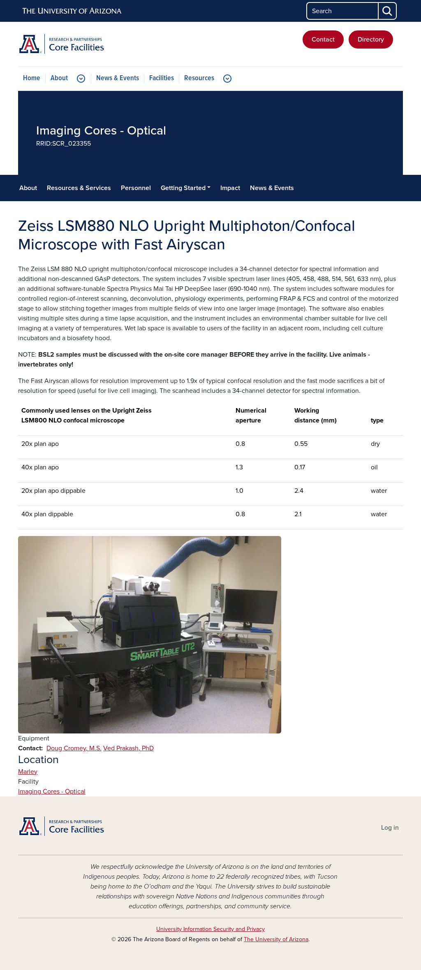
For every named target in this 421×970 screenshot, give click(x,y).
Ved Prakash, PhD (128, 748)
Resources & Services (79, 188)
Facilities (161, 78)
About (59, 78)
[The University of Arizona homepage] (72, 11)
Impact (230, 188)
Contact (323, 39)
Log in (390, 828)
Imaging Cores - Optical (52, 791)
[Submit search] (388, 11)
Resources (199, 78)
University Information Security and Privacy (210, 929)
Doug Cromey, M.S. (74, 748)
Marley (27, 772)
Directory (371, 39)
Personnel (136, 188)
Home (31, 78)
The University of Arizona (276, 939)
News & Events (117, 78)
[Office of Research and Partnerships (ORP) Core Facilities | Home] (79, 44)
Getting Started (183, 188)
